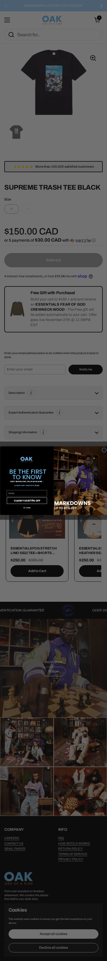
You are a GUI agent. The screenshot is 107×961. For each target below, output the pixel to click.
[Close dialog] (104, 450)
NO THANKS (26, 507)
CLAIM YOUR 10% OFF (26, 500)
